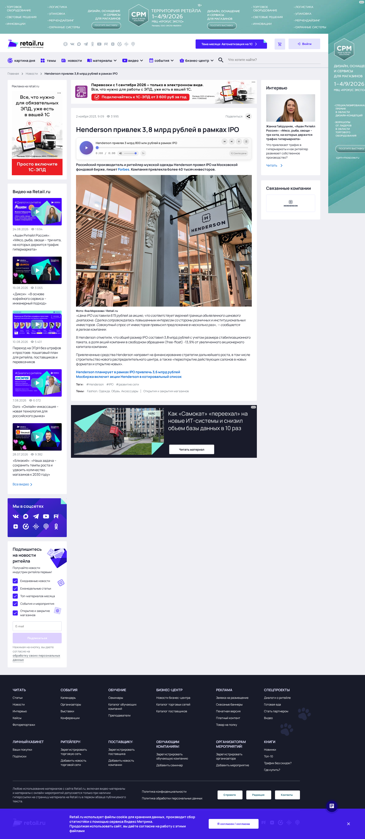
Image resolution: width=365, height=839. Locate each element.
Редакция (258, 795)
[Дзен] (113, 44)
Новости (32, 73)
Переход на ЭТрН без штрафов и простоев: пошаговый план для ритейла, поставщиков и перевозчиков (37, 355)
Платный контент (228, 718)
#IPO (109, 384)
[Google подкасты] (126, 44)
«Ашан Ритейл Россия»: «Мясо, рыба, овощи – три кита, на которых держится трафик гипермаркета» (37, 242)
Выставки (67, 711)
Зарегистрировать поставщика (121, 751)
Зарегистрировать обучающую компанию (172, 756)
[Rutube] (106, 44)
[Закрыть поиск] (219, 64)
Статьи (18, 698)
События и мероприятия (37, 604)
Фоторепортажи (24, 725)
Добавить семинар (169, 765)
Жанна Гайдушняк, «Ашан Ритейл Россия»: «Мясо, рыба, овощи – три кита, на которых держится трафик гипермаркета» (290, 132)
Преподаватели (119, 715)
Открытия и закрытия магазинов (166, 391)
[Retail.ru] (32, 44)
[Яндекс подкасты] (119, 44)
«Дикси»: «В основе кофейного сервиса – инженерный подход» (30, 299)
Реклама (224, 690)
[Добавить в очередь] (239, 141)
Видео (268, 718)
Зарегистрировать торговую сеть (74, 751)
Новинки (270, 749)
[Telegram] (86, 44)
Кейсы (17, 718)
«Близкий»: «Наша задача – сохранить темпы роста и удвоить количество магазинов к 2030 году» (34, 467)
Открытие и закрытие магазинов (35, 613)
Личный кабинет (28, 741)
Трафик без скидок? (277, 763)
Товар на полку (226, 725)
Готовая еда (272, 704)
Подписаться (37, 638)
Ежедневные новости (35, 581)
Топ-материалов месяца (37, 596)
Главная (13, 73)
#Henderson (95, 384)
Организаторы (71, 704)
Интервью (20, 711)
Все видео (21, 484)
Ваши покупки (22, 749)
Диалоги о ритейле (277, 698)
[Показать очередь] (246, 141)
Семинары (115, 698)
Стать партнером (276, 711)
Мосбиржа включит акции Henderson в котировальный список (129, 376)
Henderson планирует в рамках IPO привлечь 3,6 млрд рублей (128, 372)
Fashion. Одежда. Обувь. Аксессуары (112, 391)
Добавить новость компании (121, 762)
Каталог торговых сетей (173, 704)
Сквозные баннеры (229, 704)
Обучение (117, 690)
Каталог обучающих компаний (122, 706)
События (69, 690)
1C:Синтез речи (239, 153)
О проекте (229, 795)
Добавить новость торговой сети (73, 762)
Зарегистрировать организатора (229, 756)
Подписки (19, 756)
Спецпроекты (277, 690)
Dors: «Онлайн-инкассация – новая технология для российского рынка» (36, 411)
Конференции (70, 718)
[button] (102, 60)
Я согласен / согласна (233, 824)
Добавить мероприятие (232, 765)
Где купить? (272, 770)
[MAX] (79, 44)
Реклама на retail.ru (25, 86)
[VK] (72, 44)
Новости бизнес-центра (173, 698)
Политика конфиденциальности (164, 791)
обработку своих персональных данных (36, 657)
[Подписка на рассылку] (65, 44)
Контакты (287, 795)
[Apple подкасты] (133, 44)
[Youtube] (99, 44)
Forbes (123, 169)
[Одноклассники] (92, 44)
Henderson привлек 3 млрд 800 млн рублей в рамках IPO (136, 143)
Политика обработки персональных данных (172, 798)
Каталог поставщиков (171, 711)
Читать (271, 165)
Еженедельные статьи (35, 588)
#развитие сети (127, 384)
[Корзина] (280, 44)
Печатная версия (228, 711)
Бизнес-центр (169, 690)
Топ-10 (268, 756)
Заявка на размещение (232, 698)
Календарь (68, 698)
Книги (269, 741)
